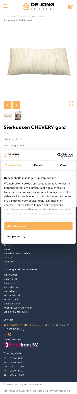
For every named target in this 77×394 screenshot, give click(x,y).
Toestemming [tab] (13, 165)
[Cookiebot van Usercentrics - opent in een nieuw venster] (57, 155)
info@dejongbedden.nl (41, 325)
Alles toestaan (16, 225)
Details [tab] (38, 165)
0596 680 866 (14, 325)
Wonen (20, 16)
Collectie (8, 16)
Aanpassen (14, 236)
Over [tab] (63, 165)
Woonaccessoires (36, 16)
